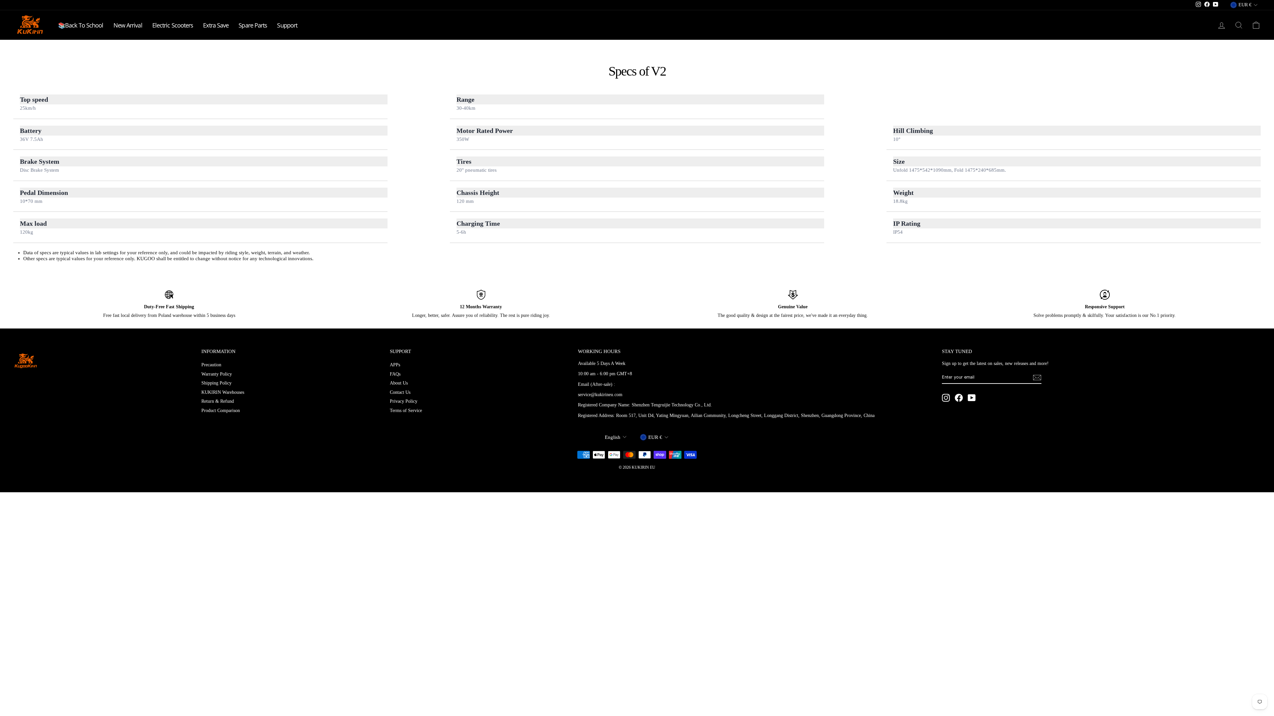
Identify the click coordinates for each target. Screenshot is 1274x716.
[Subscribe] (1037, 378)
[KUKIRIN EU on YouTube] (972, 398)
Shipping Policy (216, 383)
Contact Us (400, 392)
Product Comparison (220, 410)
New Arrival (127, 25)
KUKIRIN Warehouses (222, 392)
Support (287, 25)
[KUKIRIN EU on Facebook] (959, 398)
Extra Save (216, 25)
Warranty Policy (216, 374)
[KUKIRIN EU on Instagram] (946, 398)
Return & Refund (217, 401)
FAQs (395, 374)
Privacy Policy (403, 401)
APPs (395, 364)
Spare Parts (253, 25)
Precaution (211, 364)
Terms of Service (406, 410)
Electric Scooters (172, 25)
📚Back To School (81, 25)
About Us (399, 383)
